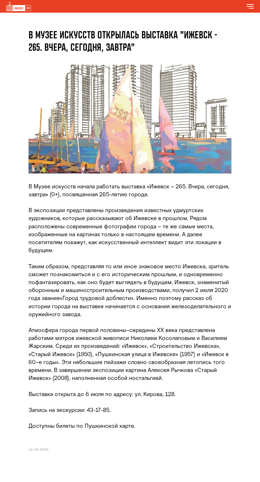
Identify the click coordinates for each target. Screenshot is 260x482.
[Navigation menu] (250, 6)
